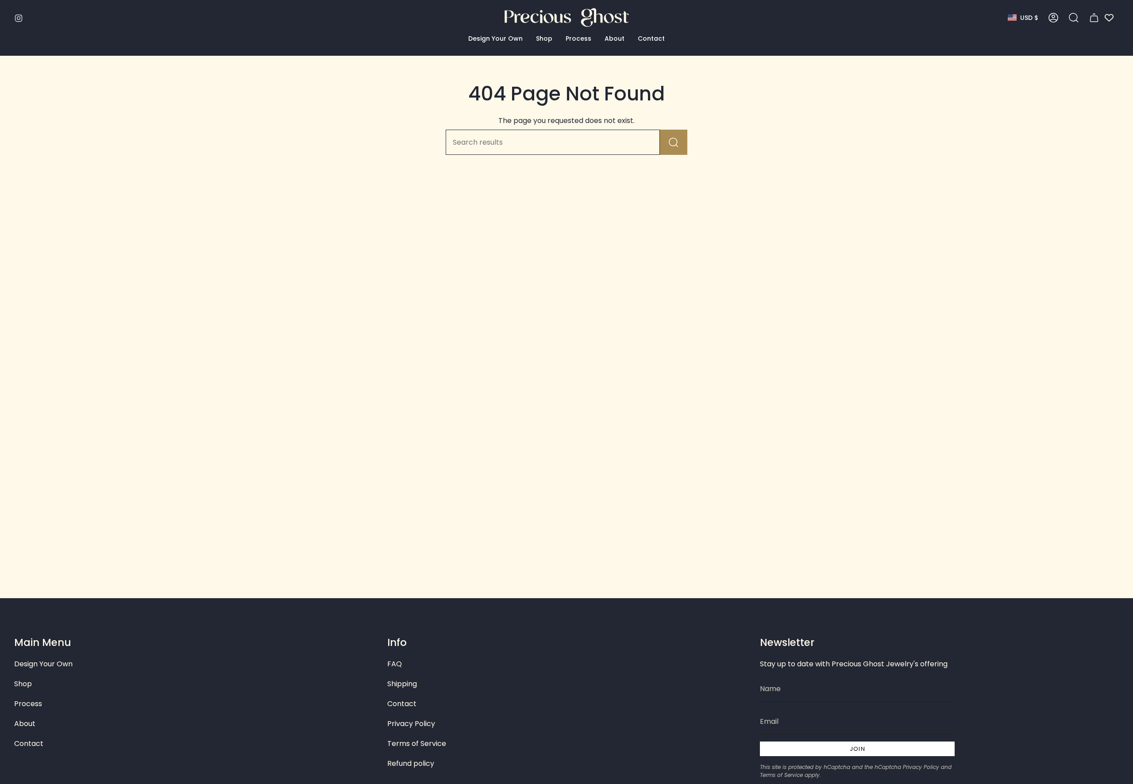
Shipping (402, 684)
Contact (28, 743)
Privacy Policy (411, 724)
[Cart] (1094, 17)
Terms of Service (416, 743)
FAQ (394, 664)
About (24, 724)
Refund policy (410, 763)
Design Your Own (43, 664)
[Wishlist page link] (1109, 17)
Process (28, 704)
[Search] (673, 142)
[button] (495, 38)
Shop (23, 684)
